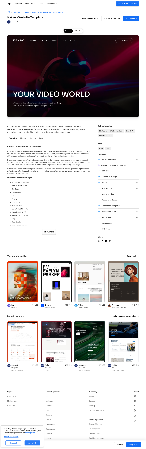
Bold (108, 148)
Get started (127, 4)
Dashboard (18, 4)
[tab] (13, 138)
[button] (31, 3)
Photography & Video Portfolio (111, 131)
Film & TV (129, 131)
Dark (101, 148)
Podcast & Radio (105, 135)
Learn (42, 4)
